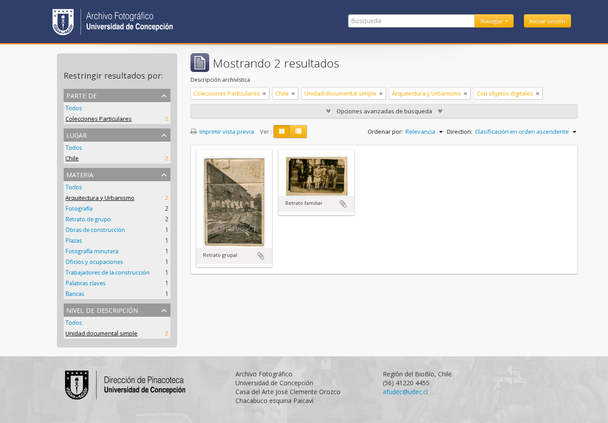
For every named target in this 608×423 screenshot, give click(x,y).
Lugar (76, 134)
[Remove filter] (264, 93)
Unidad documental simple (101, 333)
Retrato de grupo (88, 219)
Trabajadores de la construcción (107, 272)
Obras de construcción (95, 230)
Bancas (74, 294)
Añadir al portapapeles (260, 255)
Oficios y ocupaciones (94, 262)
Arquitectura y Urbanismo (99, 198)
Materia (79, 174)
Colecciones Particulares (98, 119)
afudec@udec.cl (405, 391)
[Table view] (298, 131)
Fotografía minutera (91, 251)
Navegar (492, 21)
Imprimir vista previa (226, 132)
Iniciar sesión (547, 21)
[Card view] (281, 131)
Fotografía (79, 208)
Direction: (459, 132)
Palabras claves (85, 283)
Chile (72, 158)
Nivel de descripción (102, 309)
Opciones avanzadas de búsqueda (384, 111)
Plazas (73, 240)
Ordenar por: (385, 132)
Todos (73, 108)
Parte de (81, 95)
